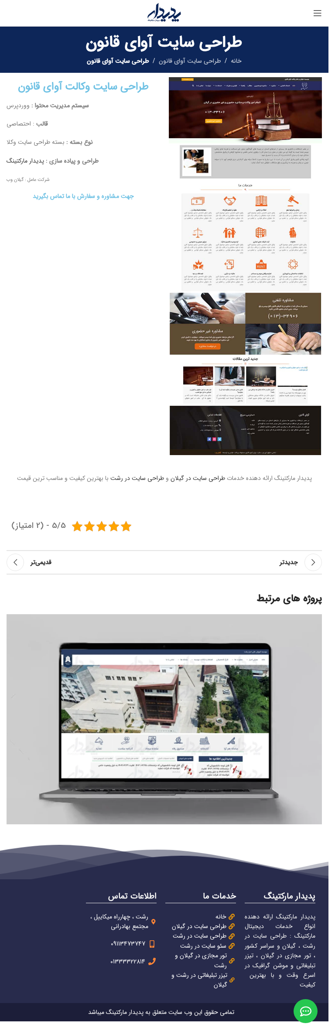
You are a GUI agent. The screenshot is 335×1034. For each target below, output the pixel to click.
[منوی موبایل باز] (317, 13)
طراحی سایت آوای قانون (190, 61)
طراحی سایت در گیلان (198, 478)
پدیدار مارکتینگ (25, 161)
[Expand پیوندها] (306, 1011)
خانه (236, 61)
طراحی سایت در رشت (137, 478)
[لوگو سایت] (164, 12)
